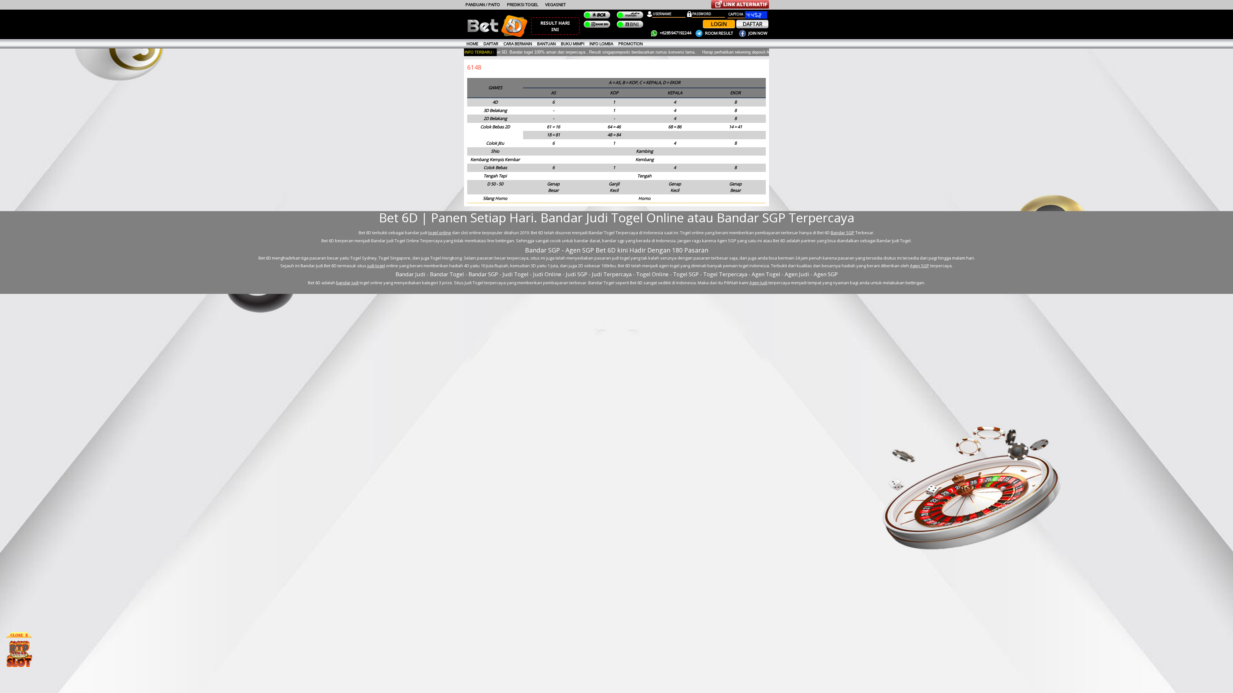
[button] (555, 26)
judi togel (376, 266)
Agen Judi (758, 283)
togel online (439, 232)
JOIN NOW (757, 33)
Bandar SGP (842, 232)
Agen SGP (919, 266)
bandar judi (347, 283)
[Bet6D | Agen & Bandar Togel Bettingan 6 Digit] (497, 36)
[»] (740, 4)
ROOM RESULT (719, 33)
